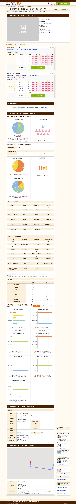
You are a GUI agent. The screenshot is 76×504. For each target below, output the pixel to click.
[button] (30, 462)
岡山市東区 (17, 11)
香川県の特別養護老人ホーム (62, 493)
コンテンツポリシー (21, 503)
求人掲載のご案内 (25, 501)
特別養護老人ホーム (21, 421)
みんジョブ (8, 6)
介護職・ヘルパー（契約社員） (46, 30)
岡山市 (13, 11)
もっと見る (63, 473)
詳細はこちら (45, 107)
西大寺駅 (25, 11)
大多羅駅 (33, 11)
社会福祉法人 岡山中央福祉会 (16, 6)
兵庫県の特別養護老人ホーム (62, 487)
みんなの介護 (8, 503)
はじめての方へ (8, 501)
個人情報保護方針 (18, 501)
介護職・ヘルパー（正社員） (45, 32)
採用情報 (16, 503)
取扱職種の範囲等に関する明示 (34, 501)
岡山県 (9, 11)
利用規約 (13, 501)
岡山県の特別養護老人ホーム (62, 479)
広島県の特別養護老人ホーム (62, 490)
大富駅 (40, 11)
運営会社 (12, 503)
